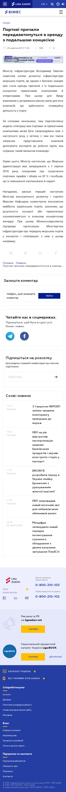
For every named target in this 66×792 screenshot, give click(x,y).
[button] (5, 4)
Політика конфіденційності (17, 705)
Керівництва (9, 735)
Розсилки (8, 771)
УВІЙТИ (49, 295)
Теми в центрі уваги (13, 745)
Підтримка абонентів (14, 761)
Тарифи (33, 629)
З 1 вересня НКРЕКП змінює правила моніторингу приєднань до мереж (46, 414)
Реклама (7, 715)
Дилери (7, 699)
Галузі (6, 23)
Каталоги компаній (13, 740)
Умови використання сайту (17, 710)
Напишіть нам (10, 766)
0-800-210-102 (47, 596)
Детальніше (55, 657)
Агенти (6, 694)
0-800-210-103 (47, 585)
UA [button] (43, 4)
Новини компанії (12, 730)
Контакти (8, 776)
